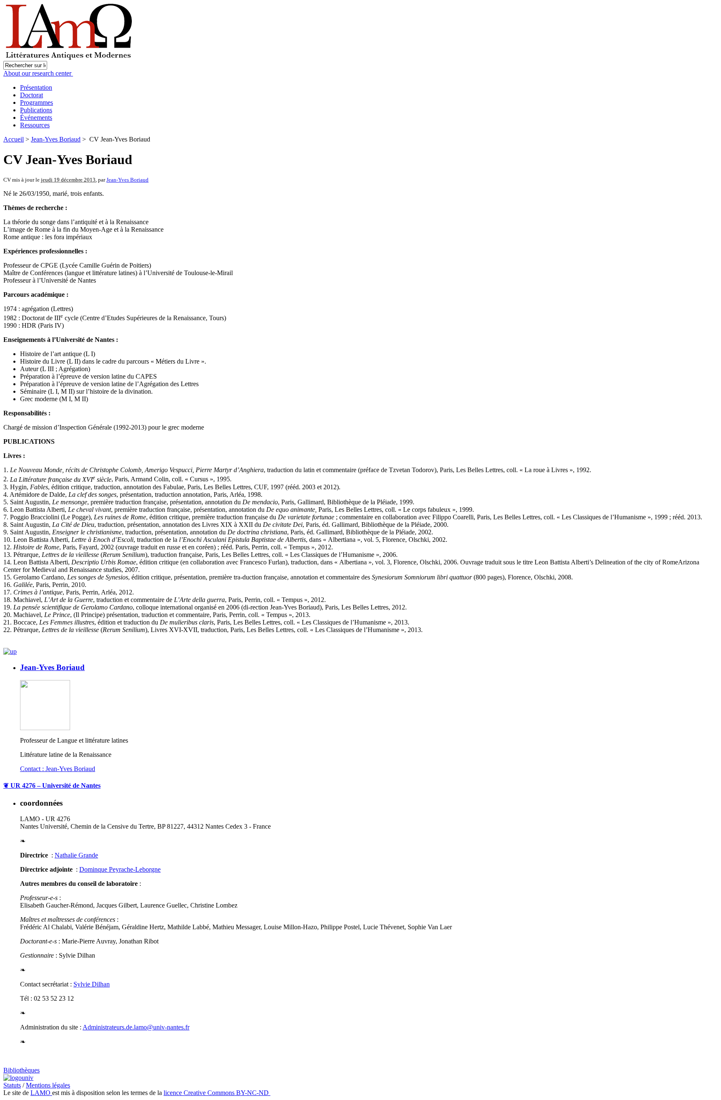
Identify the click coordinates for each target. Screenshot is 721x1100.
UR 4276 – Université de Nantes (52, 785)
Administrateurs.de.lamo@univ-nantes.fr (136, 1027)
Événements (36, 117)
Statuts (12, 1085)
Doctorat (31, 95)
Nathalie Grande (76, 855)
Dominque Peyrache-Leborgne (120, 869)
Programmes (36, 102)
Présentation (36, 87)
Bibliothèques (21, 1070)
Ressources (35, 125)
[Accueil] (69, 58)
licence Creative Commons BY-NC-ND (217, 1092)
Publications (36, 110)
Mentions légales (48, 1085)
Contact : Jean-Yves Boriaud (57, 768)
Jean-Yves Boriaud (56, 139)
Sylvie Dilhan (91, 984)
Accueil (13, 139)
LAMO (41, 1092)
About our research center (38, 73)
